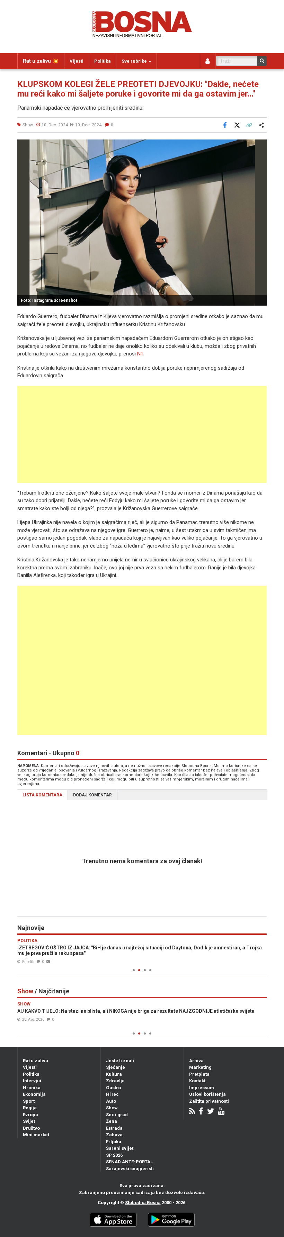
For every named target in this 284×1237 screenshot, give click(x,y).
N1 (140, 354)
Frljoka (113, 1141)
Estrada (114, 1128)
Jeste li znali (120, 1060)
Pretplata (199, 1074)
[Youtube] (221, 1112)
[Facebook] (201, 1112)
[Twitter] (210, 1112)
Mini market (36, 1134)
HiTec (112, 1094)
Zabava (114, 1134)
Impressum (201, 1087)
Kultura (114, 1074)
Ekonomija (34, 1094)
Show (112, 1107)
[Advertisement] (142, 434)
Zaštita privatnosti (209, 1101)
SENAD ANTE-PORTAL (129, 1161)
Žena (111, 1121)
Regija (30, 1107)
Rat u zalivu (35, 1060)
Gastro (113, 1087)
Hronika (32, 1087)
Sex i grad (117, 1114)
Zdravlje (115, 1080)
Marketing (200, 1067)
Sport (29, 1101)
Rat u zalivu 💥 (41, 61)
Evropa (30, 1114)
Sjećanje (115, 1067)
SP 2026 (114, 1155)
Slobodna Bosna (143, 1202)
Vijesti (76, 61)
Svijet (29, 1121)
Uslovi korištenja (207, 1094)
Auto (111, 1101)
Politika (102, 61)
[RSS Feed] (192, 1112)
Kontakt (197, 1080)
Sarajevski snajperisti (130, 1168)
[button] (260, 145)
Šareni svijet (119, 1148)
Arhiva (196, 1060)
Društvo (31, 1128)
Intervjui (32, 1080)
